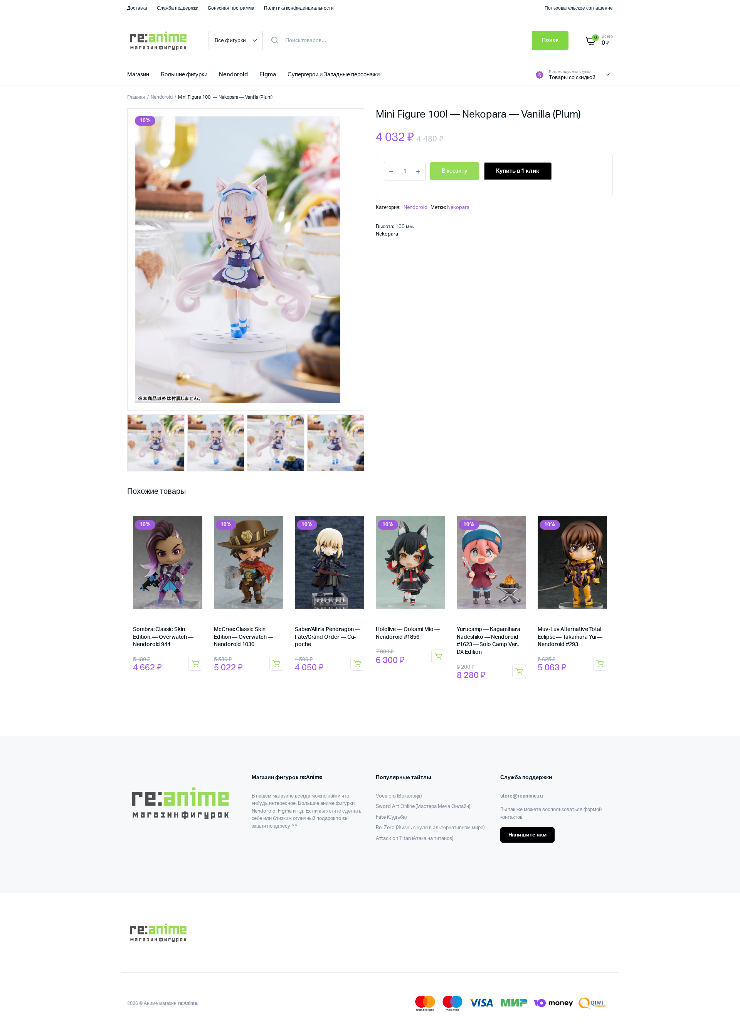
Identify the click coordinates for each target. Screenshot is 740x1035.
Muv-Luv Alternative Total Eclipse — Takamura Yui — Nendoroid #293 (570, 637)
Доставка (137, 8)
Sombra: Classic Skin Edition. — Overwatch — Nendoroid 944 (163, 637)
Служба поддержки (178, 8)
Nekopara (458, 207)
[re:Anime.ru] (160, 40)
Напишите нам (527, 835)
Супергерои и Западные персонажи (334, 74)
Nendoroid (233, 74)
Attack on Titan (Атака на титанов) (414, 838)
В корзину (195, 664)
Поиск (550, 40)
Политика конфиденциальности (299, 8)
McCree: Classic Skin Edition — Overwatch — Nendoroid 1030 (243, 637)
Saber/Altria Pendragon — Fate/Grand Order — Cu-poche (327, 637)
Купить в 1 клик (518, 171)
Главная (136, 97)
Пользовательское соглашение (579, 8)
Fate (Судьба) (391, 817)
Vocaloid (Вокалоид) (399, 796)
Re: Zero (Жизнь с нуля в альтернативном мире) (430, 827)
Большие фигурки (184, 74)
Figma (267, 74)
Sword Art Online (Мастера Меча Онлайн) (423, 806)
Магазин (138, 74)
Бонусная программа (231, 8)
